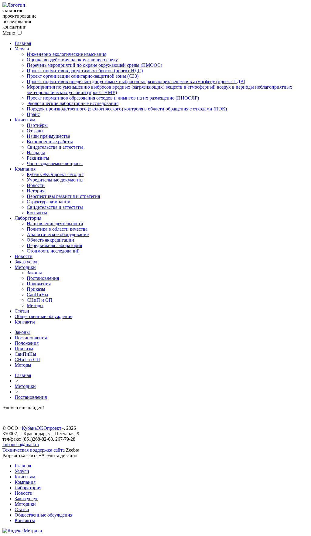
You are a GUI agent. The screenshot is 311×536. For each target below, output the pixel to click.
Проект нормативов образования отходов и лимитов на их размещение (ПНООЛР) (113, 97)
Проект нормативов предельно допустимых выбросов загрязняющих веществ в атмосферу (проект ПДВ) (136, 81)
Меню (8, 33)
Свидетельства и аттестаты (55, 147)
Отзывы (35, 130)
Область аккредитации (50, 240)
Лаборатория (28, 218)
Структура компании (48, 201)
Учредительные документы (55, 179)
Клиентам (25, 119)
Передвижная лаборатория (54, 245)
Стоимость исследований (53, 250)
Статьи (22, 311)
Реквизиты (38, 158)
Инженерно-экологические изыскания (66, 54)
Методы (35, 305)
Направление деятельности (55, 223)
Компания (25, 168)
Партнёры (37, 125)
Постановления (43, 278)
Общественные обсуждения (43, 316)
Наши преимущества (48, 136)
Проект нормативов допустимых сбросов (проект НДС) (85, 70)
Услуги (22, 48)
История (35, 190)
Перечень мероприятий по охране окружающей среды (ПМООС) (94, 65)
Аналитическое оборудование (58, 234)
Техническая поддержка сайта (33, 450)
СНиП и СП (39, 300)
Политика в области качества (57, 229)
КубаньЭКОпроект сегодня (55, 174)
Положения (39, 283)
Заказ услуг (26, 261)
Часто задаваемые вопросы (55, 163)
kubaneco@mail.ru (20, 444)
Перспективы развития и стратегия (63, 196)
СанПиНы (37, 294)
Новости (36, 185)
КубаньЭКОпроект (41, 428)
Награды (36, 152)
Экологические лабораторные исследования (72, 103)
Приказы (36, 289)
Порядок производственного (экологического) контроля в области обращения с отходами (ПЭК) (127, 108)
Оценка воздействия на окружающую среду (72, 59)
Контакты (37, 212)
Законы (34, 272)
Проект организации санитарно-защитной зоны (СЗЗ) (82, 76)
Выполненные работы (50, 141)
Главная (23, 43)
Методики (25, 267)
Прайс (33, 114)
